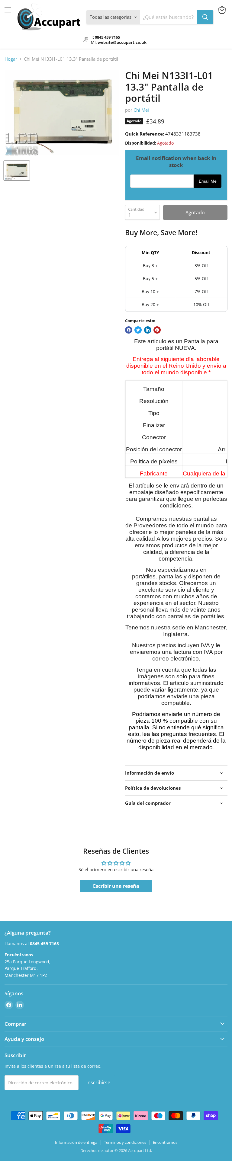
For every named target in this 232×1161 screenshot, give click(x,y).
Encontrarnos (165, 1142)
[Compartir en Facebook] (128, 330)
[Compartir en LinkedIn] (147, 330)
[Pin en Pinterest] (157, 330)
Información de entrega (76, 1142)
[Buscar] (205, 17)
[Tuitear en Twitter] (138, 330)
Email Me (208, 181)
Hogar (11, 59)
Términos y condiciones (125, 1142)
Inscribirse (98, 1082)
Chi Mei (141, 110)
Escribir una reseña (116, 886)
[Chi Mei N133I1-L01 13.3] (17, 170)
